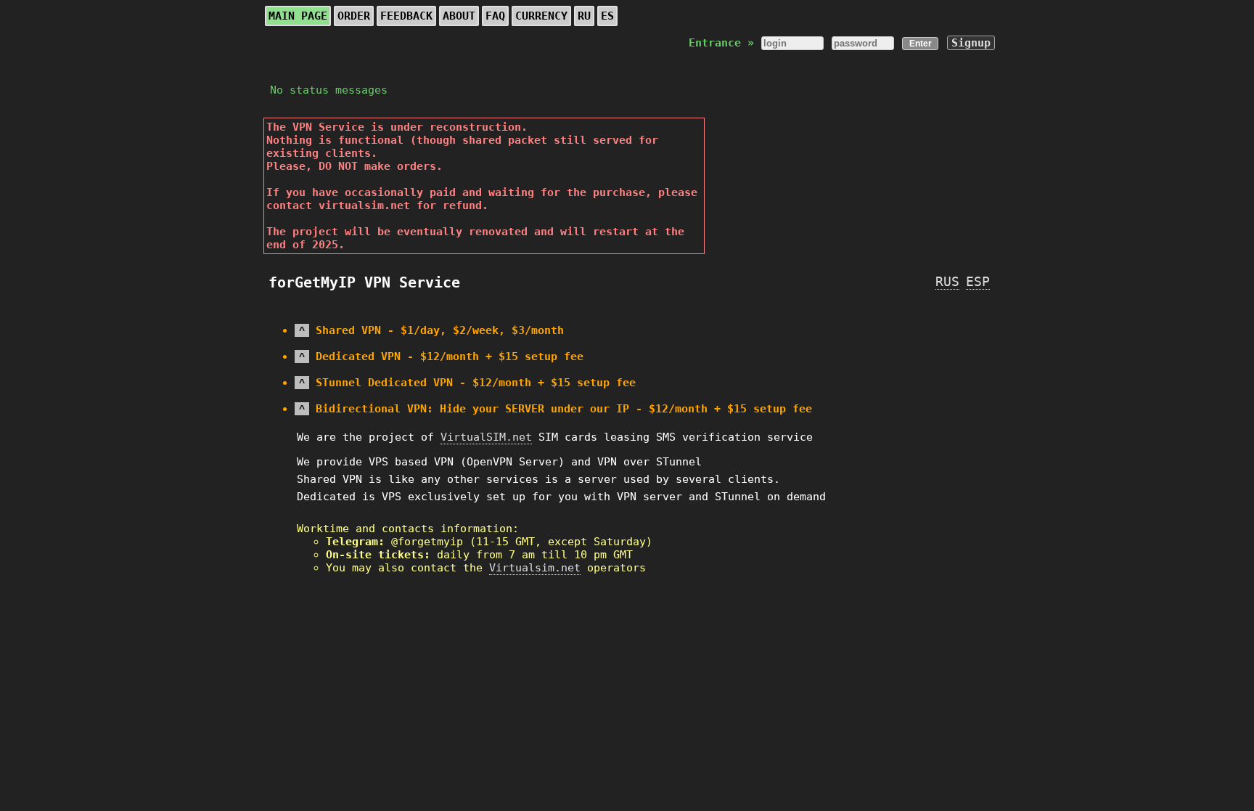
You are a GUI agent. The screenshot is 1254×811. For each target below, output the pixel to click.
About (459, 16)
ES (607, 16)
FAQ (495, 16)
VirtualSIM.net (486, 437)
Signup (971, 42)
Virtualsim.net (535, 567)
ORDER (353, 16)
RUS (947, 281)
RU (584, 16)
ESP (978, 281)
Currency (541, 16)
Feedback (406, 16)
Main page (298, 16)
